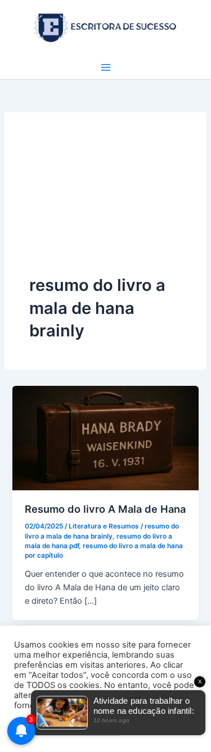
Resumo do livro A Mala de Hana (105, 509)
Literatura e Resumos (104, 526)
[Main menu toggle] (106, 67)
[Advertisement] (105, 205)
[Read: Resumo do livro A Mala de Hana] (105, 437)
